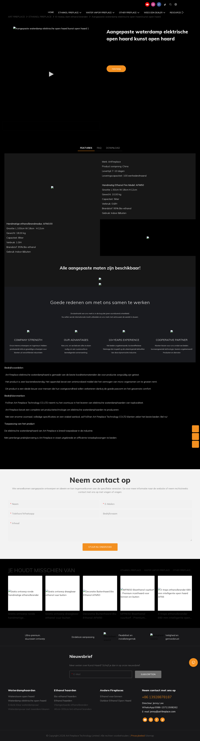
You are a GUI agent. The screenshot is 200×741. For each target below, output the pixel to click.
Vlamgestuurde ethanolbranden (71, 704)
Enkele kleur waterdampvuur (23, 704)
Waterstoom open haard (21, 696)
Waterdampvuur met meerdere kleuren (28, 709)
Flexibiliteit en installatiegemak (127, 637)
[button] (182, 12)
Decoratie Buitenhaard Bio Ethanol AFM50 (99, 615)
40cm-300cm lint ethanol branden (73, 709)
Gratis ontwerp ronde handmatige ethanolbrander (21, 616)
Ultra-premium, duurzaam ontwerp (35, 637)
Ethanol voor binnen (111, 696)
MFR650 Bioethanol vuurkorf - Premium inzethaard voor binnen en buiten (136, 616)
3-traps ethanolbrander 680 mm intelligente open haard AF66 (174, 616)
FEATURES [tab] (86, 147)
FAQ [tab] (99, 147)
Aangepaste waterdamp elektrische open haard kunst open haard (126, 16)
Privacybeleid (138, 735)
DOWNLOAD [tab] (113, 147)
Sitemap (149, 735)
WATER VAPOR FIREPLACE (157, 570)
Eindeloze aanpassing (83, 637)
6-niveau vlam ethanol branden (71, 16)
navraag (116, 68)
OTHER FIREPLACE (181, 570)
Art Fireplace (16, 16)
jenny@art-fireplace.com (162, 711)
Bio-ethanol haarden (65, 696)
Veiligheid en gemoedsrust (172, 637)
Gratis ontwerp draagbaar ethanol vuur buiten (61, 615)
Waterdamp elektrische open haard (27, 700)
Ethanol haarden (63, 700)
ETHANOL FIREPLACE (40, 16)
